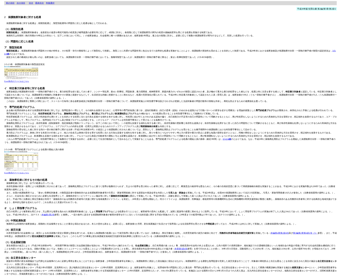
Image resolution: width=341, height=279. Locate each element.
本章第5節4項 (181, 249)
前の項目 (10, 3)
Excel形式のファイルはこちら (16, 81)
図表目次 (39, 3)
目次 (31, 3)
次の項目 (21, 3)
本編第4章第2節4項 (280, 233)
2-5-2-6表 (227, 139)
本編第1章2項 (48, 215)
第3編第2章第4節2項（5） (305, 233)
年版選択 (50, 3)
